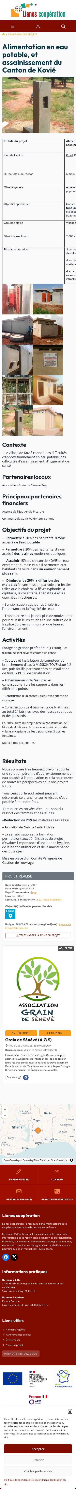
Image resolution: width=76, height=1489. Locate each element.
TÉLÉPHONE (23, 1033)
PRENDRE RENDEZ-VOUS (20, 1354)
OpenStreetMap (59, 1160)
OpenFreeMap (12, 1160)
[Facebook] (26, 1077)
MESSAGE (56, 1033)
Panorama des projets (22, 34)
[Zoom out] (5, 1115)
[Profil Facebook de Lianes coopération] (5, 1257)
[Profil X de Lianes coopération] (14, 1257)
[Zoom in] (5, 1109)
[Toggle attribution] (71, 1160)
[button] (70, 1411)
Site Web (12, 1077)
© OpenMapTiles (29, 1160)
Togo (33, 892)
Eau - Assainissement (49, 899)
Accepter (38, 1449)
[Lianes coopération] (38, 10)
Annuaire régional (16, 1329)
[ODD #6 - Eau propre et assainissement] (10, 914)
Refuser (38, 1460)
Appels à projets (15, 1345)
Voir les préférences (38, 1471)
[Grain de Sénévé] (38, 988)
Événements (13, 1340)
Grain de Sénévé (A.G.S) (28, 1039)
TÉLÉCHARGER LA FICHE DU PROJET (39, 935)
